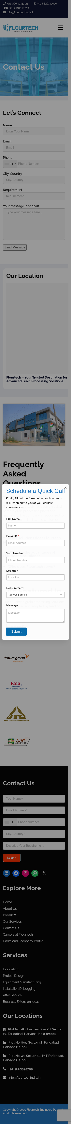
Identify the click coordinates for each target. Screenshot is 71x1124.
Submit (16, 631)
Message (12, 605)
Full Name (13, 518)
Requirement (14, 587)
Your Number (15, 553)
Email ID (12, 536)
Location (12, 570)
